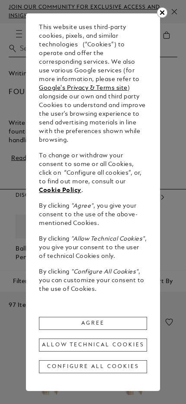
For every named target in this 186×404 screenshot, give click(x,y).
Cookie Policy (60, 190)
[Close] (162, 12)
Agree (93, 323)
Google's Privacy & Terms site (83, 88)
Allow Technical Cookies (93, 345)
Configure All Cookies (93, 366)
